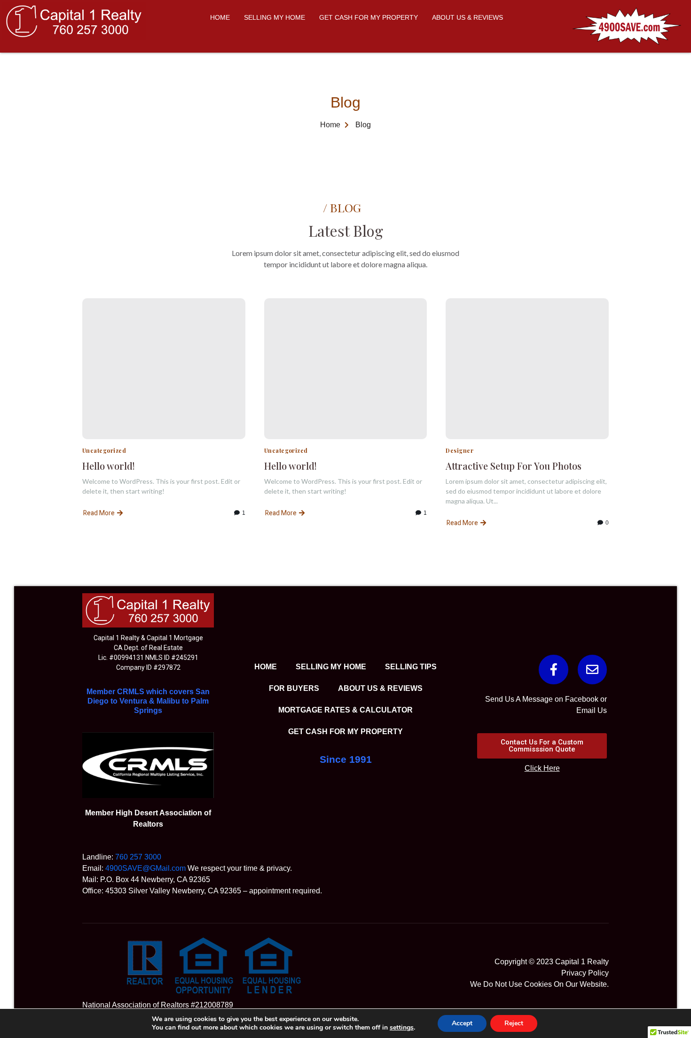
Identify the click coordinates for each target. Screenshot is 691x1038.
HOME (220, 17)
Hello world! (108, 465)
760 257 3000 (138, 857)
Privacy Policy (585, 973)
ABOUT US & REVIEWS (467, 17)
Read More (99, 513)
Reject (513, 1023)
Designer (459, 450)
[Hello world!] (163, 368)
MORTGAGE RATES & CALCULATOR (345, 710)
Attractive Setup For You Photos (513, 465)
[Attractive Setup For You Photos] (527, 368)
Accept (462, 1023)
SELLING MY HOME (274, 17)
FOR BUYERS (294, 688)
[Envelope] (592, 669)
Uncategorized (104, 450)
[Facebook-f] (553, 669)
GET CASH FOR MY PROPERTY (368, 17)
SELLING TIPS (411, 667)
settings (402, 1027)
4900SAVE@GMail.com (145, 868)
